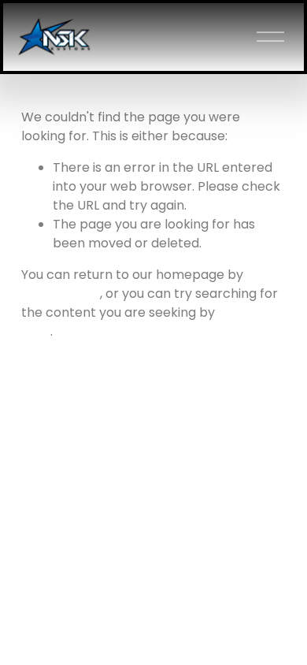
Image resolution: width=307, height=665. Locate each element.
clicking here (60, 293)
